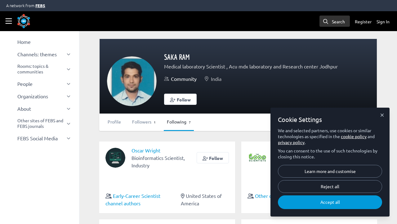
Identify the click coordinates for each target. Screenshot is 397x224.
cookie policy (354, 136)
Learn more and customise (330, 171)
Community (184, 79)
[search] (334, 21)
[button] (180, 99)
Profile (114, 121)
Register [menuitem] (363, 21)
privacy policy (291, 142)
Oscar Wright (146, 150)
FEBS (40, 5)
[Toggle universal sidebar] (8, 21)
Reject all (330, 186)
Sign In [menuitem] (383, 21)
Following (179, 121)
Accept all (330, 202)
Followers (144, 121)
